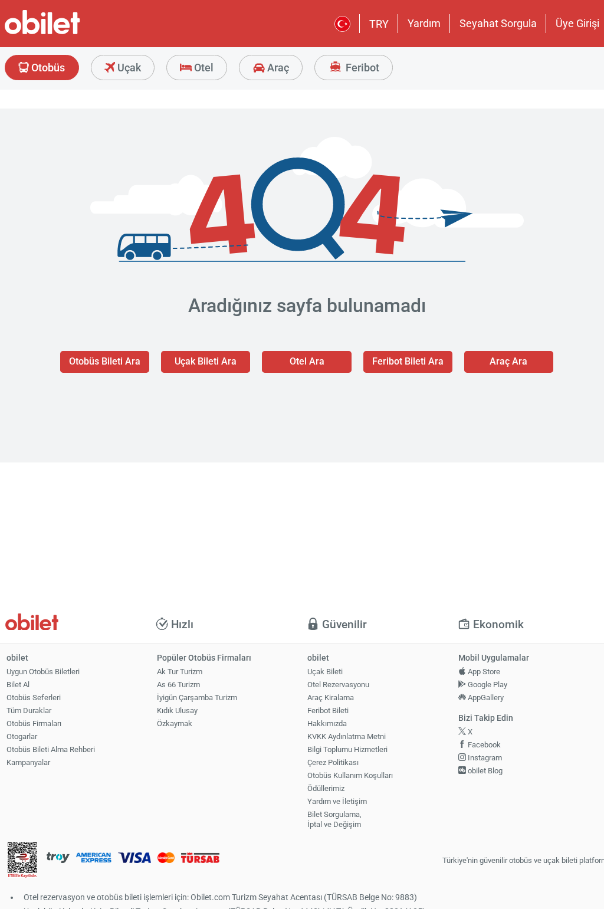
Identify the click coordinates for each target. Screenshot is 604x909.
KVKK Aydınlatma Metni (346, 736)
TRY (379, 24)
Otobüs (47, 67)
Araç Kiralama (330, 697)
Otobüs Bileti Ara (104, 361)
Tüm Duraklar (28, 710)
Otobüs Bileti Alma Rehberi (50, 749)
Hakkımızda (327, 723)
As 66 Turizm (178, 684)
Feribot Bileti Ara (408, 361)
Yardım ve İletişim (337, 801)
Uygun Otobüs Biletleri (43, 671)
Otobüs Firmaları (33, 723)
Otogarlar (21, 736)
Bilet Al (17, 684)
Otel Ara (307, 361)
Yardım (424, 23)
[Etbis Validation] (22, 861)
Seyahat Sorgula (498, 23)
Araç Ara (508, 361)
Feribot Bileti (328, 710)
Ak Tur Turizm (179, 671)
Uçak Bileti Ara (206, 361)
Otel (203, 67)
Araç (277, 67)
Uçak (128, 67)
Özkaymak (174, 723)
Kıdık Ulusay (177, 710)
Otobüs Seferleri (33, 697)
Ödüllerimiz (325, 788)
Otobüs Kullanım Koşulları (350, 775)
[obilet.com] (71, 32)
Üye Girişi (577, 23)
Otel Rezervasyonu (338, 684)
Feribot (361, 67)
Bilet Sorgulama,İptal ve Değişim (334, 819)
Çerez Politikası (333, 762)
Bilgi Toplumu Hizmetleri (347, 749)
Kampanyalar (28, 762)
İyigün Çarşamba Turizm (197, 697)
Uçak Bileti (325, 671)
